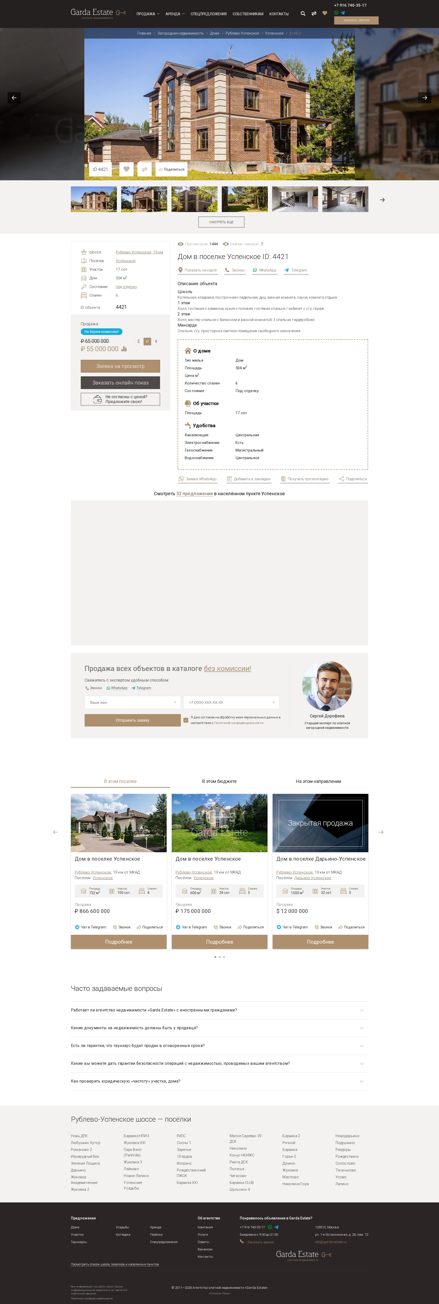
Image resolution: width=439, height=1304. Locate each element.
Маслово (291, 1177)
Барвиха (290, 1150)
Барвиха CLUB (242, 1183)
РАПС (181, 1136)
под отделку (126, 286)
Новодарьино (347, 1136)
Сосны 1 (184, 1143)
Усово (341, 1177)
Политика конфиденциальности (92, 1298)
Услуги (203, 1234)
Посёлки (156, 1234)
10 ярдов (184, 1156)
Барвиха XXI (187, 1183)
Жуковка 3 (133, 1162)
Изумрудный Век (85, 1156)
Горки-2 (289, 1156)
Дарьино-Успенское (312, 878)
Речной (289, 1143)
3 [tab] (224, 957)
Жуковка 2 (80, 1189)
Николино (238, 1148)
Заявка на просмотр (120, 366)
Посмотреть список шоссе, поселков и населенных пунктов (115, 1264)
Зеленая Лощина (85, 1163)
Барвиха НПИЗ (136, 1136)
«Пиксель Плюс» (219, 1293)
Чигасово (238, 1176)
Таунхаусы (79, 1242)
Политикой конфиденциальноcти (238, 723)
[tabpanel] (119, 871)
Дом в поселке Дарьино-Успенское (321, 859)
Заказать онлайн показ (120, 383)
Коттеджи (123, 1234)
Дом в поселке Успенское (107, 859)
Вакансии (205, 1249)
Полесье (237, 1169)
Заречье (184, 1150)
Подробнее (118, 942)
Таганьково (346, 1170)
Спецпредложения (164, 1242)
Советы (203, 1242)
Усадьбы (122, 1227)
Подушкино (345, 1143)
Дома (75, 1227)
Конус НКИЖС (242, 1155)
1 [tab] (215, 957)
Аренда (155, 1227)
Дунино (289, 1163)
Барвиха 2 (291, 1136)
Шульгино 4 (240, 1189)
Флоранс (184, 1163)
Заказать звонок (356, 20)
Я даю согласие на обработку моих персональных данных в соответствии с (236, 720)
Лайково (131, 1169)
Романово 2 (81, 1150)
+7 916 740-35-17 (350, 5)
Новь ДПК (79, 1136)
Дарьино (78, 1170)
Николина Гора (296, 1184)
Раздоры (343, 1150)
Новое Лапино (136, 1176)
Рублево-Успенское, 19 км (139, 252)
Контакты (205, 1257)
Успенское (126, 261)
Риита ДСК (239, 1162)
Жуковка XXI (134, 1143)
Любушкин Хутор (85, 1143)
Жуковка (290, 1170)
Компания (205, 1227)
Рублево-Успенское (93, 872)
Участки (77, 1234)
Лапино (342, 1184)
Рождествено (347, 1156)
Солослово (346, 1163)
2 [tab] (220, 957)
